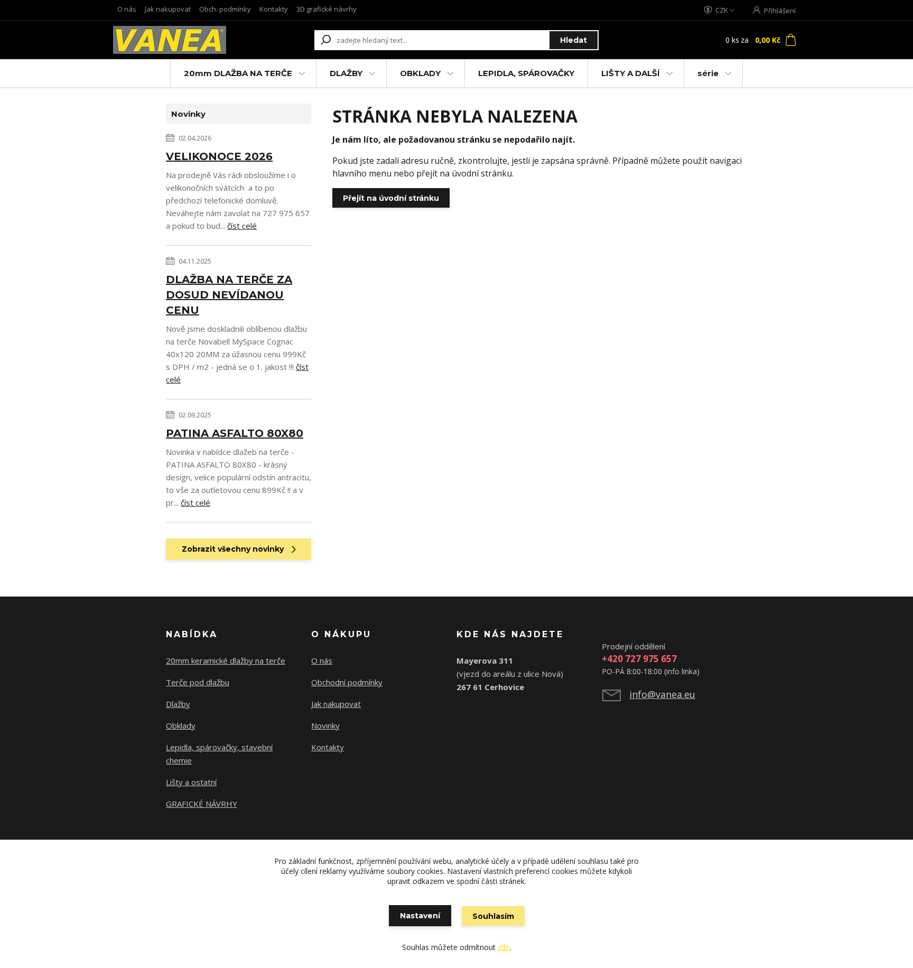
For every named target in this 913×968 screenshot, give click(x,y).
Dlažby (178, 704)
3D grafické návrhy (326, 9)
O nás (126, 9)
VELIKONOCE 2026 (219, 156)
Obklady (180, 725)
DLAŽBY (346, 73)
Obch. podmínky (225, 9)
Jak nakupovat (168, 9)
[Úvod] (177, 40)
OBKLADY (420, 73)
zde (504, 947)
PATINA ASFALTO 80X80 (234, 433)
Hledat (573, 40)
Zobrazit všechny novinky (233, 549)
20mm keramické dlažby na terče (225, 660)
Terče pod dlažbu (197, 682)
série (708, 73)
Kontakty (273, 9)
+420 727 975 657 (639, 659)
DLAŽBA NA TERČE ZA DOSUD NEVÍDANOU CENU (229, 295)
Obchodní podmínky (347, 682)
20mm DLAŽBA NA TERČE (238, 73)
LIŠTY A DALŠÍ (630, 73)
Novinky (325, 725)
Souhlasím (493, 916)
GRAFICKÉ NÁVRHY (201, 803)
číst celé (242, 225)
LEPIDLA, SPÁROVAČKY (526, 73)
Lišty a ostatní (191, 782)
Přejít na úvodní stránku (391, 198)
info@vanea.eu (662, 694)
